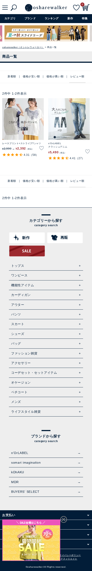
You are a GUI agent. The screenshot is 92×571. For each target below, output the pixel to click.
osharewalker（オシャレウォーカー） (23, 47)
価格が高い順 (54, 76)
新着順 (12, 76)
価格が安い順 (31, 76)
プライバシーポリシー (69, 555)
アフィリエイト (69, 559)
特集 (85, 18)
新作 (70, 18)
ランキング (52, 18)
